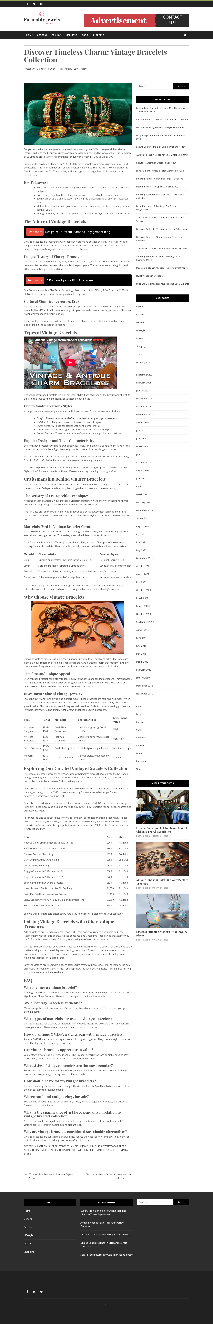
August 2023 (142, 470)
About (139, 706)
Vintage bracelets (33, 241)
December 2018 (144, 685)
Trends (140, 354)
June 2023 (141, 478)
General (42, 35)
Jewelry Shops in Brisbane (149, 275)
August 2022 (142, 526)
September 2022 (145, 518)
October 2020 (143, 589)
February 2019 (143, 669)
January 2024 (143, 454)
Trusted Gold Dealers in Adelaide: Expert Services (51, 1176)
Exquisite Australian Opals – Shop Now (156, 162)
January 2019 (143, 677)
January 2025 (143, 390)
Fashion (57, 35)
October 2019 (143, 613)
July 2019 (141, 637)
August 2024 (142, 422)
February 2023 (143, 502)
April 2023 (141, 486)
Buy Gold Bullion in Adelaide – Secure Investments (162, 267)
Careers (140, 721)
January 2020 (143, 605)
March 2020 (142, 597)
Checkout (141, 737)
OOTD (85, 35)
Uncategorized (143, 362)
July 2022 (141, 534)
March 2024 (142, 446)
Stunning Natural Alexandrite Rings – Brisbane (159, 178)
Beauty (140, 306)
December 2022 (144, 510)
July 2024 (141, 430)
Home (29, 35)
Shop (138, 768)
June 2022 (141, 542)
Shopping (98, 35)
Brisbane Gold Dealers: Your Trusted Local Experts (162, 283)
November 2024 (144, 398)
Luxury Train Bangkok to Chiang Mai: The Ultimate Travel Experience (162, 829)
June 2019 (141, 645)
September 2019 (145, 621)
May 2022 (141, 550)
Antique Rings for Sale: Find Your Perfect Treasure (162, 119)
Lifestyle (71, 35)
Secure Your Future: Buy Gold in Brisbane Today (161, 146)
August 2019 (142, 629)
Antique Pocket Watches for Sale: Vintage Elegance (162, 154)
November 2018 (144, 693)
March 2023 (142, 494)
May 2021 (141, 582)
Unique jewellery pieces (81, 1150)
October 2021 (143, 566)
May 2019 (141, 653)
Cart (138, 729)
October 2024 (143, 406)
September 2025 (145, 374)
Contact (140, 745)
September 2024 (145, 414)
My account (142, 761)
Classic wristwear (106, 1146)
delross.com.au (32, 686)
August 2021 (142, 574)
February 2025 (143, 382)
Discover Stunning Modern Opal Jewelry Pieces (160, 127)
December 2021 (144, 558)
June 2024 (141, 438)
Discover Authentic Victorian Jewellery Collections (105, 1176)
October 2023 (143, 462)
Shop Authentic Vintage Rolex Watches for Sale (160, 170)
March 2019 (142, 661)
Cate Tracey (80, 68)
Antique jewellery (82, 1146)
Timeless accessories (52, 1150)
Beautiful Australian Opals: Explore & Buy (157, 186)
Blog (138, 714)
